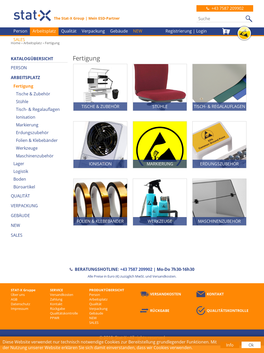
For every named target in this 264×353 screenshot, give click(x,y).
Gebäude (119, 31)
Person (20, 31)
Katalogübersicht (32, 59)
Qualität (69, 31)
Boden (19, 179)
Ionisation (25, 117)
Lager (18, 163)
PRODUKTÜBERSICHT (106, 290)
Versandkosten (61, 294)
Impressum (19, 308)
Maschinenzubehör (35, 156)
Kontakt (56, 304)
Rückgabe (57, 308)
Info (230, 345)
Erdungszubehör (32, 132)
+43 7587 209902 (227, 8)
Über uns (18, 294)
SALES (19, 39)
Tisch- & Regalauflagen (38, 109)
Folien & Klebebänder (37, 140)
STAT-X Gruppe (23, 290)
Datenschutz (20, 304)
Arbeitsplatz (44, 31)
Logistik (20, 171)
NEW (137, 31)
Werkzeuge (27, 148)
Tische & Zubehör (33, 94)
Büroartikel (24, 187)
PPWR (54, 318)
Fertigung (23, 86)
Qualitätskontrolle (64, 313)
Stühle (22, 101)
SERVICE (56, 290)
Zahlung (56, 299)
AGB (14, 299)
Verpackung (93, 31)
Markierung (27, 125)
